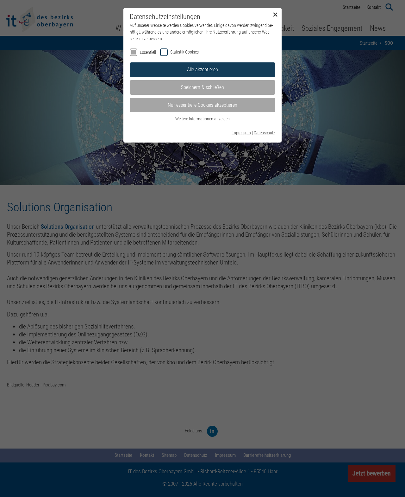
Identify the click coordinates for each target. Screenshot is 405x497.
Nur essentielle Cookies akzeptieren (202, 105)
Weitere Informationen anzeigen (202, 118)
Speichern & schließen (202, 87)
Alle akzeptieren (202, 70)
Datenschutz (264, 132)
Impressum (241, 132)
